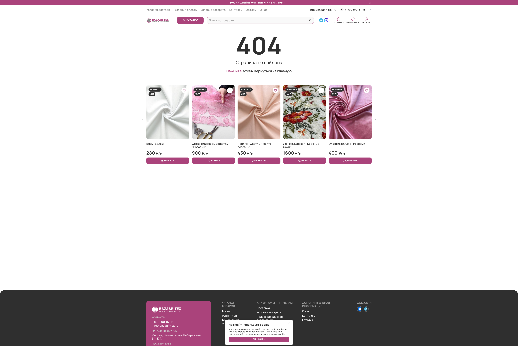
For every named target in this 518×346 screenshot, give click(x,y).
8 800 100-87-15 (355, 9)
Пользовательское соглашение (270, 318)
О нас (263, 10)
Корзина (339, 22)
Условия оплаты (186, 10)
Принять (259, 339)
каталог (192, 20)
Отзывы (251, 10)
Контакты (235, 10)
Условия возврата (213, 10)
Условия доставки (158, 10)
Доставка (263, 308)
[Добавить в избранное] (184, 90)
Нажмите (234, 71)
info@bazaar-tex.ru (323, 9)
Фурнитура (229, 315)
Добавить (168, 160)
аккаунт (367, 22)
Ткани (226, 311)
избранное (352, 22)
